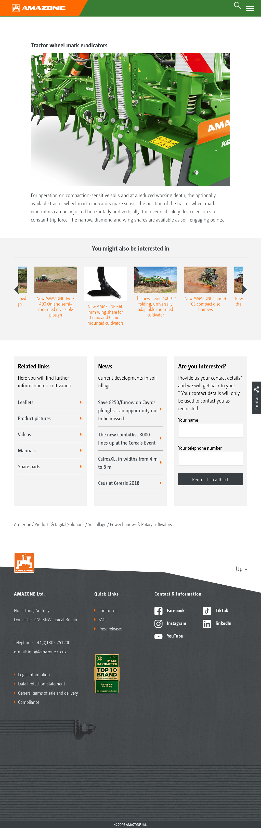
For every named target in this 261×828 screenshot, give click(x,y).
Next (244, 289)
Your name (188, 419)
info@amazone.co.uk (47, 651)
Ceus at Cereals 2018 (118, 482)
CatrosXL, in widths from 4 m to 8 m (128, 462)
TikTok (221, 610)
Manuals (27, 450)
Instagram (176, 622)
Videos (24, 434)
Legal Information (34, 674)
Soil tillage (97, 524)
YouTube (174, 635)
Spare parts (29, 466)
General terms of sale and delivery (48, 692)
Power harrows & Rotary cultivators (141, 524)
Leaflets (25, 402)
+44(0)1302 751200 (52, 642)
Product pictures (34, 418)
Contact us (107, 610)
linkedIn (223, 622)
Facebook (175, 610)
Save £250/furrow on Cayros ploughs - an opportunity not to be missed (128, 410)
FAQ (102, 619)
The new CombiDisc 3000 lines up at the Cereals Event (126, 438)
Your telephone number (200, 447)
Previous (16, 289)
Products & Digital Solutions (59, 524)
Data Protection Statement (41, 683)
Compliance (28, 701)
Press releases (110, 628)
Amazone (22, 524)
